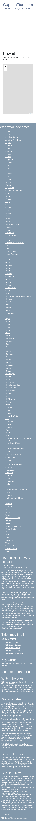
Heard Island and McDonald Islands (18, 296)
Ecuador (9, 227)
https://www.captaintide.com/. (12, 628)
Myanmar (9, 376)
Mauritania (9, 354)
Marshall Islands (11, 347)
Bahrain (8, 157)
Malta (7, 344)
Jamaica (9, 316)
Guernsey (9, 282)
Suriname (9, 495)
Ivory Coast (10, 313)
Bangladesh (10, 160)
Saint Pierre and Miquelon (15, 449)
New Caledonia (11, 388)
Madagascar (10, 338)
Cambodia (9, 179)
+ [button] (5, 66)
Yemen (8, 551)
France (8, 248)
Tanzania (9, 504)
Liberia (8, 333)
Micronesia (9, 365)
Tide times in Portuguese (14, 653)
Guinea (8, 285)
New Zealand (10, 391)
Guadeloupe (10, 276)
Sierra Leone (10, 470)
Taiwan (8, 501)
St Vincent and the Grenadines (16, 490)
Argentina (9, 148)
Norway (8, 402)
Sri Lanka (9, 487)
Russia (8, 436)
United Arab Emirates (13, 526)
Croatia (8, 207)
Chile (7, 193)
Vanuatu (8, 537)
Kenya (8, 324)
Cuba (7, 210)
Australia (9, 151)
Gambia (8, 262)
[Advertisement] (18, 31)
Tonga (8, 515)
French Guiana (11, 251)
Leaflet (30, 113)
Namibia (9, 379)
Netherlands (10, 382)
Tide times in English (13, 648)
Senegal (9, 460)
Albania (8, 131)
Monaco (8, 368)
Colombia (9, 199)
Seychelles (9, 467)
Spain (8, 484)
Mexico (8, 362)
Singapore (9, 473)
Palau (8, 410)
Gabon (8, 260)
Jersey (8, 321)
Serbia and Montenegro (14, 464)
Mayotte (8, 360)
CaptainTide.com (18, 4)
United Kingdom (11, 529)
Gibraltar (9, 271)
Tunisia (8, 520)
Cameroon (9, 182)
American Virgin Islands (14, 140)
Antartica (9, 145)
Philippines (10, 421)
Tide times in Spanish (13, 645)
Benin (8, 171)
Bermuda (9, 174)
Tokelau (8, 512)
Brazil (8, 176)
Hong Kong (10, 302)
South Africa (10, 481)
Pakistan (9, 407)
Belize (8, 168)
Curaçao (9, 213)
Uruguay (9, 532)
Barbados (9, 162)
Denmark (9, 216)
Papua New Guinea (13, 416)
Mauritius (9, 357)
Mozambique (10, 374)
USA (7, 535)
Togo (7, 509)
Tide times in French (13, 642)
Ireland (8, 310)
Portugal (9, 424)
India (7, 305)
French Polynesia (12, 254)
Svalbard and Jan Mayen (14, 498)
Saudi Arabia (10, 457)
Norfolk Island (10, 399)
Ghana (8, 268)
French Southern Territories (15, 257)
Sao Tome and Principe (14, 454)
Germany (9, 265)
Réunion (9, 433)
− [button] (5, 69)
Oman (8, 405)
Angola (8, 143)
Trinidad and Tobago (13, 518)
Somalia (8, 478)
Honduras (9, 299)
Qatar (7, 430)
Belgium (8, 165)
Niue (7, 396)
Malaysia (9, 341)
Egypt (8, 230)
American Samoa (12, 137)
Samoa (8, 451)
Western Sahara (11, 549)
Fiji (7, 245)
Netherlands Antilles (13, 385)
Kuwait (8, 330)
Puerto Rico (10, 427)
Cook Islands (10, 205)
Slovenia (9, 475)
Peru (7, 419)
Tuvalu (8, 523)
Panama (9, 413)
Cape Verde (10, 188)
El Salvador (10, 233)
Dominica (9, 221)
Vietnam (8, 543)
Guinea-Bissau (11, 288)
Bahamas (9, 154)
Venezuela (9, 540)
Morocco (9, 371)
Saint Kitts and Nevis (13, 443)
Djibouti (8, 219)
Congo (8, 202)
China (8, 196)
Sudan (8, 492)
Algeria (8, 134)
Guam (8, 279)
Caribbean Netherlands (14, 190)
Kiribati (8, 327)
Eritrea (8, 240)
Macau (8, 335)
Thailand (9, 506)
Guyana (8, 290)
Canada (8, 185)
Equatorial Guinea (12, 235)
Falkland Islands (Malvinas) (15, 243)
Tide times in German (13, 650)
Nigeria (8, 393)
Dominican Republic (13, 224)
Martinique (9, 351)
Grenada (9, 274)
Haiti (7, 293)
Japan (8, 319)
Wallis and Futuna (12, 546)
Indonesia (9, 307)
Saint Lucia (10, 446)
